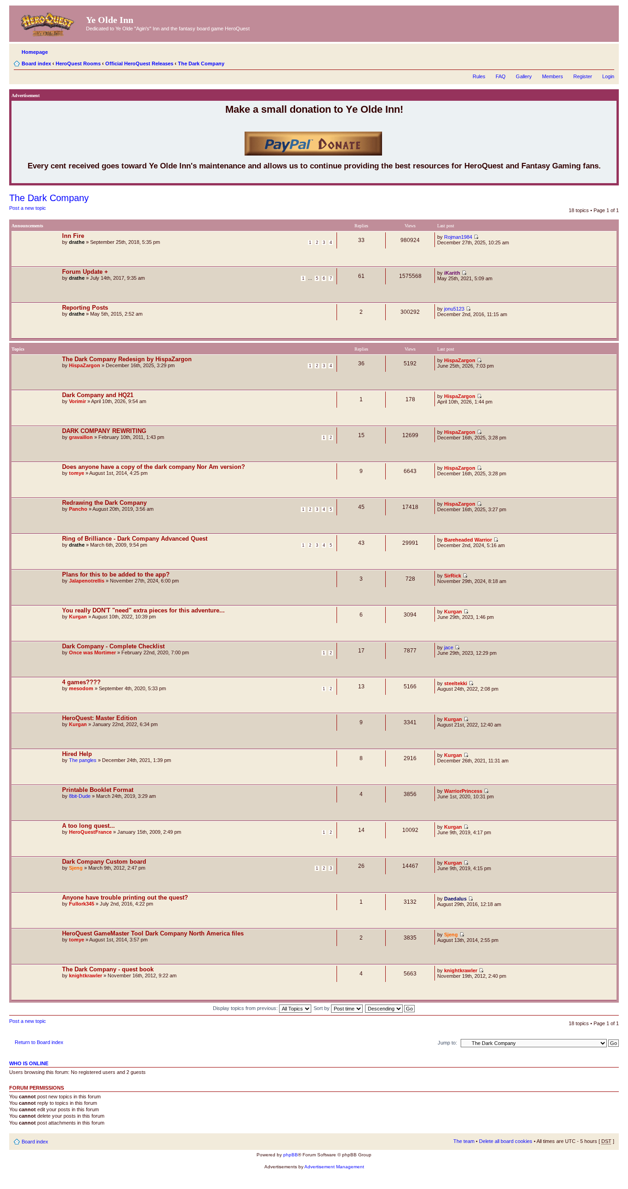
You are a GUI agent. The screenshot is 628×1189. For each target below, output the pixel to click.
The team (463, 1141)
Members (552, 76)
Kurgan (78, 616)
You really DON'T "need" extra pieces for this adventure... (143, 610)
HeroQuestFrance (90, 832)
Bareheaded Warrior (468, 540)
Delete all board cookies (505, 1141)
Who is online (28, 1063)
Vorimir (77, 401)
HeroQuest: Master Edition (99, 718)
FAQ (501, 76)
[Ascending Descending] (390, 1008)
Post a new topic (27, 208)
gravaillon (81, 437)
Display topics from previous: (246, 1008)
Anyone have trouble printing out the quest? (125, 897)
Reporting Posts (85, 307)
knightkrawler (85, 975)
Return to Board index (39, 1042)
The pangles (83, 760)
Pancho (78, 509)
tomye (76, 473)
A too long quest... (88, 825)
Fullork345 (81, 903)
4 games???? (81, 682)
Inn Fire (73, 235)
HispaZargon (84, 365)
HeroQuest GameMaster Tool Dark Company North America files (153, 933)
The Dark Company (201, 63)
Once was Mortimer (92, 652)
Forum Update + (85, 271)
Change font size (607, 62)
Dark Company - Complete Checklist (113, 646)
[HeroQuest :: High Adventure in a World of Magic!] (48, 22)
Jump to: (447, 1042)
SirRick (452, 575)
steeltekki (455, 683)
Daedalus (455, 898)
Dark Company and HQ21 (97, 395)
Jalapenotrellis (86, 580)
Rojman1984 (458, 237)
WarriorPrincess (463, 791)
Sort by (322, 1008)
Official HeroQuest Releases (139, 63)
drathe (77, 242)
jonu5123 (454, 309)
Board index (36, 63)
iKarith (452, 273)
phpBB (290, 1154)
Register (582, 76)
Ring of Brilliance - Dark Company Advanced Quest (134, 538)
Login (608, 76)
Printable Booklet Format (97, 789)
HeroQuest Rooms (78, 63)
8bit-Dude (80, 796)
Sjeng (76, 868)
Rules (479, 76)
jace (448, 647)
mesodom (81, 688)
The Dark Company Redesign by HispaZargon (127, 359)
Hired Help (77, 753)
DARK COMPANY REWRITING (104, 430)
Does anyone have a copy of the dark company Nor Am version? (153, 466)
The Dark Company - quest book (108, 969)
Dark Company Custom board (104, 861)
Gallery (524, 76)
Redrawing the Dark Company (104, 502)
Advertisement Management (334, 1166)
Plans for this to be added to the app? (116, 574)
